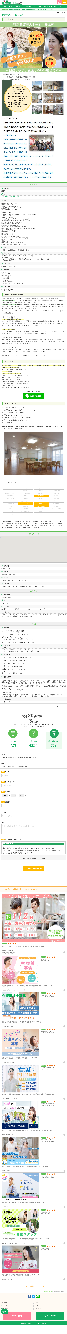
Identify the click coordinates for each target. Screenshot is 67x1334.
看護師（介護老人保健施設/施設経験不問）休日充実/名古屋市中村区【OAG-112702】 (28, 1094)
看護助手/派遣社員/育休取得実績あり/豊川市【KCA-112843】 (21, 1275)
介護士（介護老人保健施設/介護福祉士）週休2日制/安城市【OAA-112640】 (25, 1166)
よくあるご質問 (5, 1302)
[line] (38, 1296)
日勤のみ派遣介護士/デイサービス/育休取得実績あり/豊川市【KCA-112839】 (26, 1239)
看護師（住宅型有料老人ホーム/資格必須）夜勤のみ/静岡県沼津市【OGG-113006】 (28, 986)
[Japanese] (2, 0)
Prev (5, 454)
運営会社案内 (39, 1305)
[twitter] (33, 1296)
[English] (4, 0)
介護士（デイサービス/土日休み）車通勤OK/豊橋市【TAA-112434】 (23, 946)
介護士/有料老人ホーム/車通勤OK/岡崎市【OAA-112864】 (20, 1058)
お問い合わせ (39, 1308)
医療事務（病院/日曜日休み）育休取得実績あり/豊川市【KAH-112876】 (24, 1202)
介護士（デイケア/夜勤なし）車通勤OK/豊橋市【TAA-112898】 (22, 1022)
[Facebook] (29, 1296)
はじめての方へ (39, 1302)
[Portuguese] (7, 0)
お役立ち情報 (5, 1305)
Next (61, 454)
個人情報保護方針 (6, 1308)
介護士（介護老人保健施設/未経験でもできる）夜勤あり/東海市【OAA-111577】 (27, 1130)
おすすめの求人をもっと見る (34, 1286)
